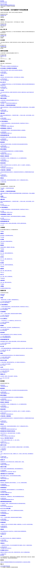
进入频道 (4, 15)
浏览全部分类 (2, 385)
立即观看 (1, 15)
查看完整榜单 (2, 294)
